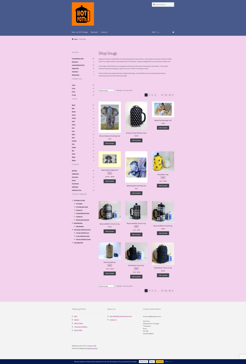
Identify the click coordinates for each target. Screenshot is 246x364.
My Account (94, 32)
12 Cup (74, 95)
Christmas (75, 177)
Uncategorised (78, 242)
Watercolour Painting (82, 220)
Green (73, 124)
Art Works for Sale (79, 200)
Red (73, 150)
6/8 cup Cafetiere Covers (83, 239)
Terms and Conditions (80, 327)
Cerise (74, 115)
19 (169, 95)
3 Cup (73, 85)
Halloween (75, 187)
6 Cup (73, 88)
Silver (73, 154)
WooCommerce (92, 348)
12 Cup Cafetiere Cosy (82, 233)
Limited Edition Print (78, 65)
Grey (73, 128)
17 (162, 95)
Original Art (75, 68)
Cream (74, 118)
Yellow (74, 160)
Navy (73, 137)
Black (73, 105)
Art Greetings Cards (78, 58)
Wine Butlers (80, 226)
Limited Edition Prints (82, 213)
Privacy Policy (78, 330)
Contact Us (104, 32)
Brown (74, 111)
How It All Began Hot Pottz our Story (121, 316)
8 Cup (73, 91)
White (73, 157)
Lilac (73, 131)
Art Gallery (79, 203)
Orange (74, 141)
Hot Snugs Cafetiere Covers (82, 229)
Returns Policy (78, 323)
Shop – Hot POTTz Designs (80, 32)
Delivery (76, 320)
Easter (74, 180)
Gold (73, 121)
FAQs (75, 316)
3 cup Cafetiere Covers (83, 236)
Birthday (74, 170)
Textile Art (75, 71)
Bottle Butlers (78, 223)
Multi (73, 134)
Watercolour (75, 75)
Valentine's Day (76, 190)
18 (166, 95)
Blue (73, 108)
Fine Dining (75, 183)
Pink (73, 144)
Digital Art (75, 62)
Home (76, 39)
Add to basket (110, 143)
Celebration (75, 174)
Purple (74, 147)
